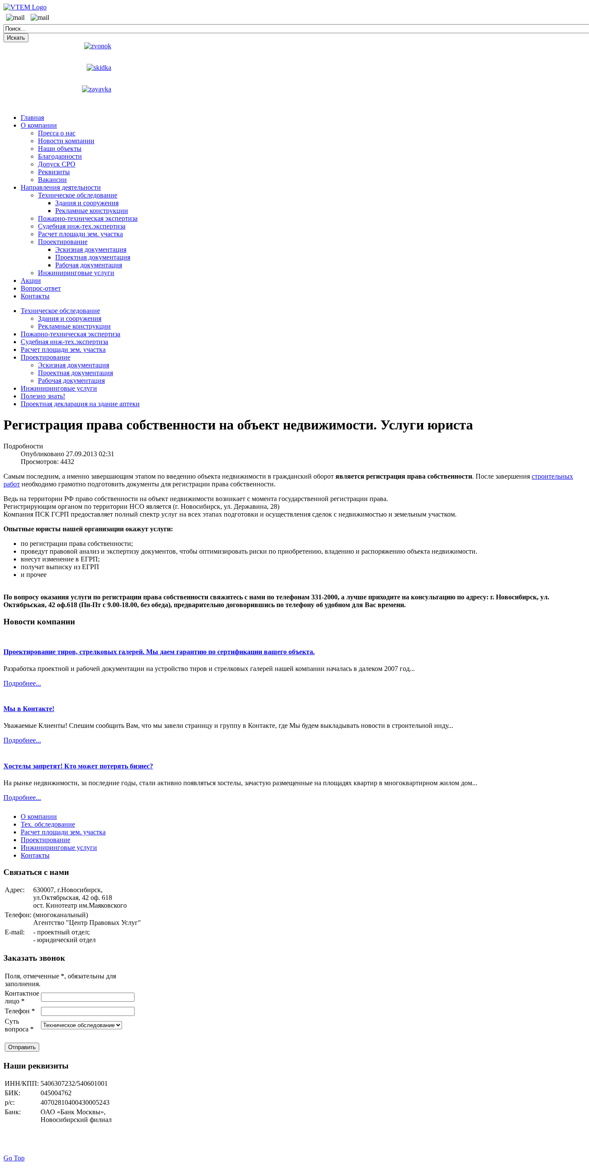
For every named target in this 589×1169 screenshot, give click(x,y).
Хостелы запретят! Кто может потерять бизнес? (78, 766)
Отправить (22, 1047)
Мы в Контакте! (28, 708)
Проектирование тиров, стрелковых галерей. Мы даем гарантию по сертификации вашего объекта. (159, 651)
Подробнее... (22, 683)
